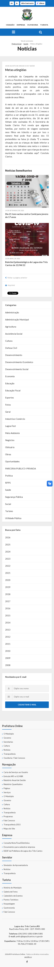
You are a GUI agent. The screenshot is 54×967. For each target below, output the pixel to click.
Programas (8, 816)
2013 (7, 629)
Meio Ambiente (12, 433)
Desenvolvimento (13, 355)
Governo (7, 738)
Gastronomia (9, 908)
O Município (9, 734)
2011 (7, 644)
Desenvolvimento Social (16, 369)
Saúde (25, 44)
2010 (7, 651)
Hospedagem (9, 904)
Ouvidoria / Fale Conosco (14, 758)
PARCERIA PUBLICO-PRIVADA (20, 468)
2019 (7, 587)
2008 (7, 665)
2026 (7, 537)
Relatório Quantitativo (13, 784)
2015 (7, 615)
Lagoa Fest (10, 426)
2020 (7, 580)
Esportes (9, 397)
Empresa (21, 25)
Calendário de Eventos (13, 896)
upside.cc (28, 957)
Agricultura (10, 326)
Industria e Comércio (15, 419)
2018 (7, 594)
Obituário (10, 447)
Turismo (9, 511)
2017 (7, 601)
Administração (12, 312)
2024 (7, 551)
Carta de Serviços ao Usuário (16, 772)
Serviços (7, 792)
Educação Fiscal (12, 390)
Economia (10, 376)
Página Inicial (16, 44)
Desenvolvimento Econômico (19, 362)
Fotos (8, 404)
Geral (8, 411)
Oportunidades (12, 461)
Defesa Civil (11, 348)
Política (9, 475)
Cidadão (10, 25)
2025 (7, 544)
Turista (44, 25)
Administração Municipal (17, 319)
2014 (7, 622)
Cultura (8, 341)
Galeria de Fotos (11, 892)
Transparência (10, 754)
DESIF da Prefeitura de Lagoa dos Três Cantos (23, 851)
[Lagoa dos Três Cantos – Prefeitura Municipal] (27, 15)
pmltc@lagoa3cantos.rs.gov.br (29, 936)
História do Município (13, 888)
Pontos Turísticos (11, 900)
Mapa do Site (9, 828)
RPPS (8, 482)
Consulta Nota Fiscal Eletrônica (17, 843)
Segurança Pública (14, 497)
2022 (7, 566)
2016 (7, 608)
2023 (7, 558)
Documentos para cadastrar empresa (19, 847)
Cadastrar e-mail (27, 704)
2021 (7, 573)
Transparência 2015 (12, 824)
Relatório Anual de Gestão (15, 780)
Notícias (7, 750)
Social (8, 504)
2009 (7, 658)
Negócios (9, 440)
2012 (7, 636)
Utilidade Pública (13, 518)
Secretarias (8, 742)
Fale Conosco (9, 820)
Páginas (7, 788)
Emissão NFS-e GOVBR (13, 776)
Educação (9, 383)
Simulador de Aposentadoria (16, 865)
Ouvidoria (32, 25)
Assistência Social (13, 333)
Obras (8, 454)
